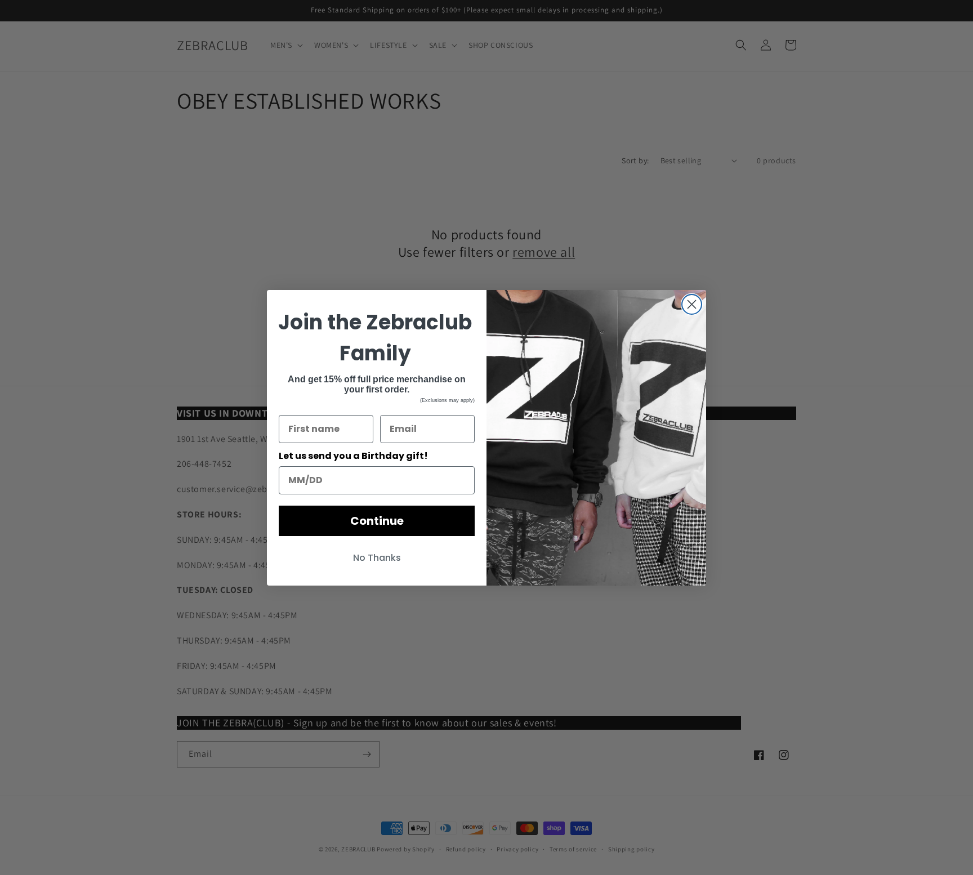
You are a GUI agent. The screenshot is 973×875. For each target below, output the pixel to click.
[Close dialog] (692, 304)
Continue (377, 521)
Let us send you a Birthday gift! (353, 455)
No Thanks (377, 557)
